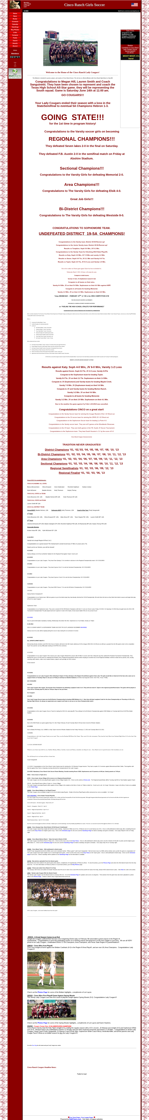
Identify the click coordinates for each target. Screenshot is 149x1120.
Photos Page (107, 862)
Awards (15, 43)
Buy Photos (15, 30)
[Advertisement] (15, 116)
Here (122, 869)
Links (15, 32)
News (15, 16)
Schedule (15, 21)
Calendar (15, 24)
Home (15, 13)
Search (15, 40)
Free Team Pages (74, 1117)
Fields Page (34, 787)
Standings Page (86, 830)
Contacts (15, 35)
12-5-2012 (30, 617)
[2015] (71, 65)
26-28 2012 (84, 627)
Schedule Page (74, 874)
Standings (15, 27)
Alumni (15, 46)
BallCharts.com (75, 1119)
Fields (15, 38)
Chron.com (87, 780)
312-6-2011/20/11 (31, 795)
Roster (15, 19)
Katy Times (38, 830)
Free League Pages (87, 1117)
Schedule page (66, 830)
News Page (34, 1045)
